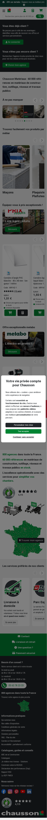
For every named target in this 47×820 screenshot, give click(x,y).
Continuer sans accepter (23, 437)
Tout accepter (23, 431)
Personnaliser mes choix (23, 425)
